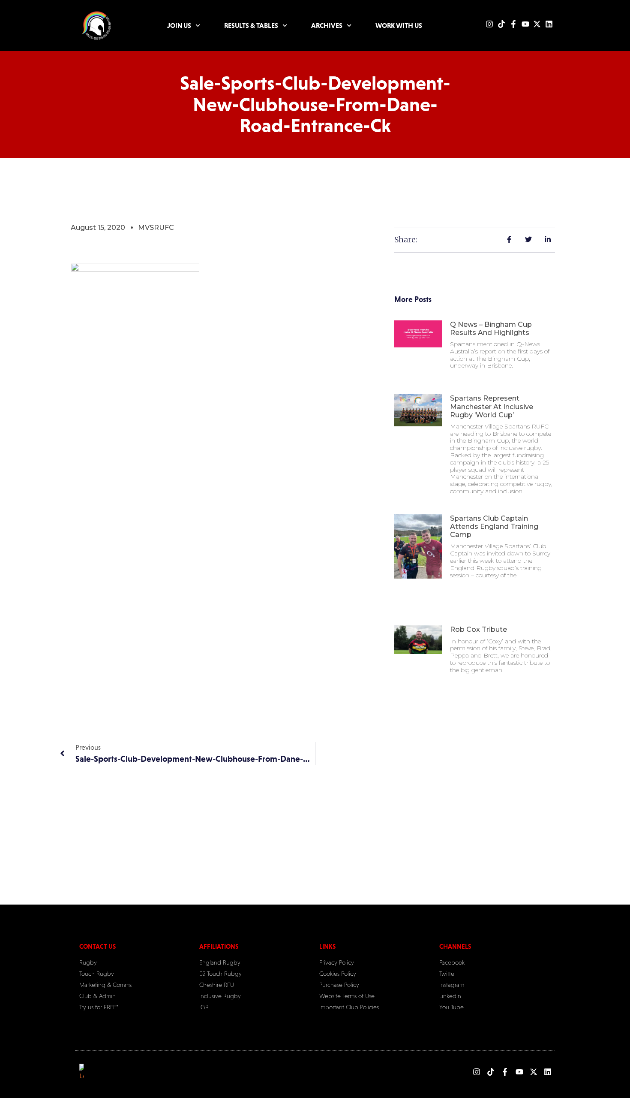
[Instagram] (489, 24)
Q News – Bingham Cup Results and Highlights (491, 328)
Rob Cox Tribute (478, 629)
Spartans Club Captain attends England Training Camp (494, 526)
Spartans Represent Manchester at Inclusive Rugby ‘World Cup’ (491, 406)
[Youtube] (525, 24)
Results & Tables (251, 25)
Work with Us (398, 25)
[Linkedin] (549, 24)
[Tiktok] (501, 24)
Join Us (179, 25)
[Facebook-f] (513, 24)
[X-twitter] (537, 24)
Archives (326, 25)
